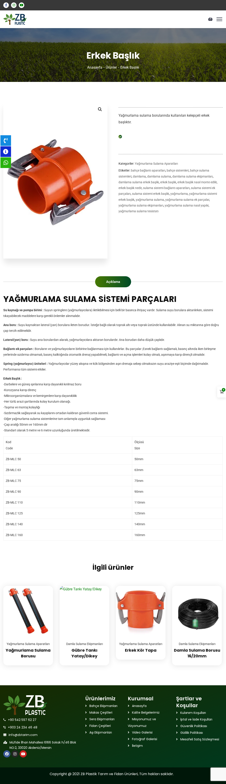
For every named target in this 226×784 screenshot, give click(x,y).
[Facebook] (6, 753)
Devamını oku (44, 585)
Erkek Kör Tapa (140, 650)
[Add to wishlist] (44, 597)
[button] (100, 109)
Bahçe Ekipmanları (103, 706)
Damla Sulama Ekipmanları (84, 644)
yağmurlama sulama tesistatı (138, 211)
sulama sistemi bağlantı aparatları (166, 188)
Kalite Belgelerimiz (146, 712)
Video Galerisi (142, 732)
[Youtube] (23, 753)
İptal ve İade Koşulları (196, 719)
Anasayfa (94, 67)
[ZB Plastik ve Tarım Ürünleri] (15, 19)
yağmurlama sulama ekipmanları (141, 205)
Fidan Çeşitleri (100, 726)
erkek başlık (168, 182)
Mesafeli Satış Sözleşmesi (199, 739)
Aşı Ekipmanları (100, 732)
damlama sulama (159, 176)
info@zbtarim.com (23, 735)
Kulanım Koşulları (193, 713)
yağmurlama (179, 193)
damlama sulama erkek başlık (139, 182)
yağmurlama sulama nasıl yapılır (187, 205)
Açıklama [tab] (113, 282)
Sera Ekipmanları (102, 719)
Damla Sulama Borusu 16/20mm (197, 653)
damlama (139, 176)
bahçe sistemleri (178, 170)
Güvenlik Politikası (193, 726)
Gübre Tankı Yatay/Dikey (84, 653)
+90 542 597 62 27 (22, 720)
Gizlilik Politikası (191, 732)
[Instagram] (15, 753)
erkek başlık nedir (130, 188)
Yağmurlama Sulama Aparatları (156, 163)
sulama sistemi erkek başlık (150, 193)
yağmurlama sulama (150, 199)
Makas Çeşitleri (100, 712)
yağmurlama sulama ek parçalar (187, 199)
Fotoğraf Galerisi (144, 739)
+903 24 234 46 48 (22, 727)
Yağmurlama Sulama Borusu (28, 653)
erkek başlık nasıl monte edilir (197, 182)
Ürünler (111, 67)
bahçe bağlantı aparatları (148, 170)
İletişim (137, 745)
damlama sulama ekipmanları (192, 176)
